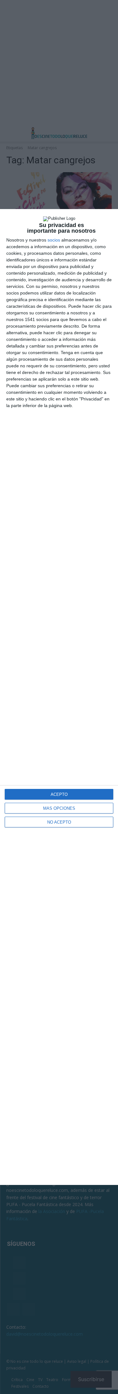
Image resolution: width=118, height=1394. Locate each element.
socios (54, 240)
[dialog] (59, 697)
